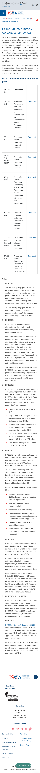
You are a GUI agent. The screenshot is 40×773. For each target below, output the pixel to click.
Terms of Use (24, 745)
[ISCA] (16, 13)
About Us (5, 738)
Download (32, 101)
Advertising (24, 734)
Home (4, 19)
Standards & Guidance (13, 19)
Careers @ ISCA (7, 734)
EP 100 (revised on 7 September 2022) (20, 625)
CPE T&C (5, 758)
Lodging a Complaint (9, 742)
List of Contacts (7, 753)
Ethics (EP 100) (26, 19)
